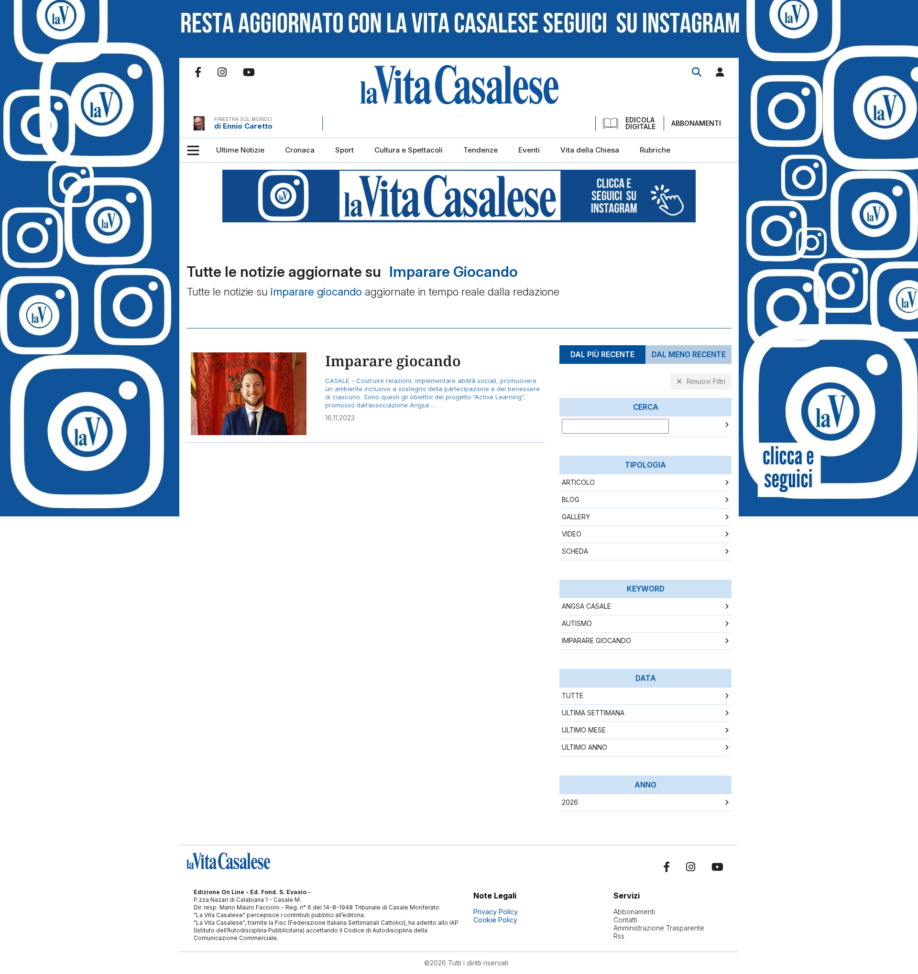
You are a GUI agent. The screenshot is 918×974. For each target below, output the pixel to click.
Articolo (578, 482)
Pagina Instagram (222, 72)
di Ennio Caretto (243, 126)
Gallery (576, 517)
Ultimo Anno (584, 747)
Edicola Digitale (640, 123)
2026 (570, 802)
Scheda (575, 551)
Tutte (572, 696)
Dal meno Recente (689, 354)
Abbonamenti (696, 123)
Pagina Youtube (249, 72)
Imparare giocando (393, 361)
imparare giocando (596, 641)
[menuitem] (240, 150)
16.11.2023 (340, 418)
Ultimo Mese (584, 730)
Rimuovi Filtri (706, 381)
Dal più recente (602, 354)
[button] (720, 74)
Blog (570, 499)
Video (571, 534)
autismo (577, 623)
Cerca (696, 72)
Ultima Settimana (593, 713)
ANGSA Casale (586, 606)
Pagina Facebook (197, 72)
